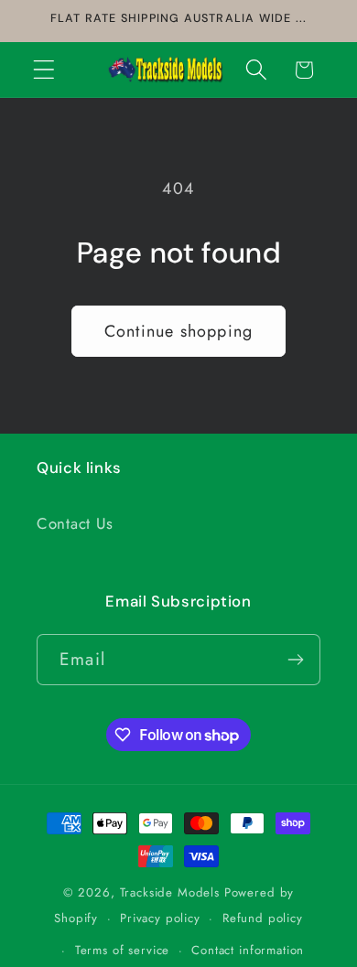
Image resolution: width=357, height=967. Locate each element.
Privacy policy (160, 918)
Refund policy (262, 918)
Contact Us (75, 523)
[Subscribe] (295, 659)
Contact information (247, 950)
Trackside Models (170, 892)
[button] (44, 70)
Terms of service (122, 950)
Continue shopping (178, 331)
